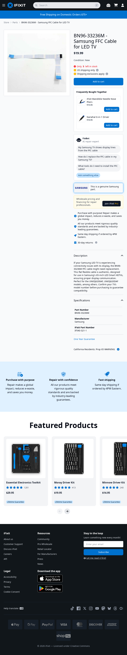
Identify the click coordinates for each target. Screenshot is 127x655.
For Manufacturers (47, 553)
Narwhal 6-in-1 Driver (98, 117)
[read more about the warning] (118, 349)
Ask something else (88, 175)
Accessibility (10, 576)
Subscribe (103, 552)
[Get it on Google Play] (50, 588)
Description (80, 255)
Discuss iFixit (10, 549)
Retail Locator (44, 549)
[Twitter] (85, 608)
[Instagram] (91, 608)
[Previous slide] (60, 511)
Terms (7, 586)
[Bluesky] (109, 608)
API (5, 558)
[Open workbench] (108, 5)
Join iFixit (111, 203)
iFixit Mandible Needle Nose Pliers (101, 100)
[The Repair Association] (121, 608)
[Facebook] (78, 608)
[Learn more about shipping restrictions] (97, 70)
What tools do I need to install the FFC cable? (98, 167)
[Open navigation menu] (4, 5)
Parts (15, 22)
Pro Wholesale (44, 544)
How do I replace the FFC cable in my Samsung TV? (97, 158)
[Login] (122, 5)
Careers (8, 553)
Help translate (11, 608)
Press (40, 558)
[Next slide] (67, 511)
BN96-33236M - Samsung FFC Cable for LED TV (45, 22)
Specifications (82, 300)
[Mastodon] (103, 608)
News (40, 563)
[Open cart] (116, 5)
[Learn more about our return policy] (96, 242)
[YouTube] (97, 608)
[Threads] (115, 608)
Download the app (48, 571)
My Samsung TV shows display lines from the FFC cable (97, 149)
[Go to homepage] (17, 5)
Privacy (7, 581)
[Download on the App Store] (50, 578)
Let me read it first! (96, 558)
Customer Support (13, 544)
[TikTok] (72, 608)
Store (6, 22)
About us (8, 539)
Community (43, 539)
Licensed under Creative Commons (72, 645)
